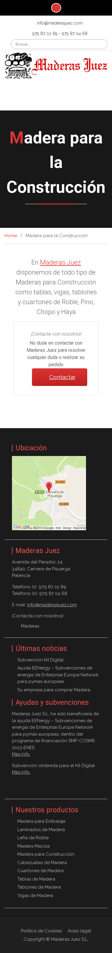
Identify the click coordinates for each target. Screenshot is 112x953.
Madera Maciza (33, 846)
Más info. (21, 754)
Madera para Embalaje (41, 821)
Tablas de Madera (36, 879)
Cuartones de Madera (40, 870)
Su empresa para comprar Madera (53, 690)
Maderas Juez (56, 90)
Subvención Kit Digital (40, 660)
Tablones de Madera (39, 887)
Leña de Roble (33, 837)
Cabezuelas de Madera (42, 862)
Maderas (30, 626)
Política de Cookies (41, 931)
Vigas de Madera (35, 895)
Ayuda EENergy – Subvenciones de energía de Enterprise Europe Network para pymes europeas (58, 674)
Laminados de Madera (41, 829)
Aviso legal (79, 931)
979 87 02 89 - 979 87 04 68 (60, 33)
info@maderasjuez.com (60, 23)
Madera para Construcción (45, 854)
